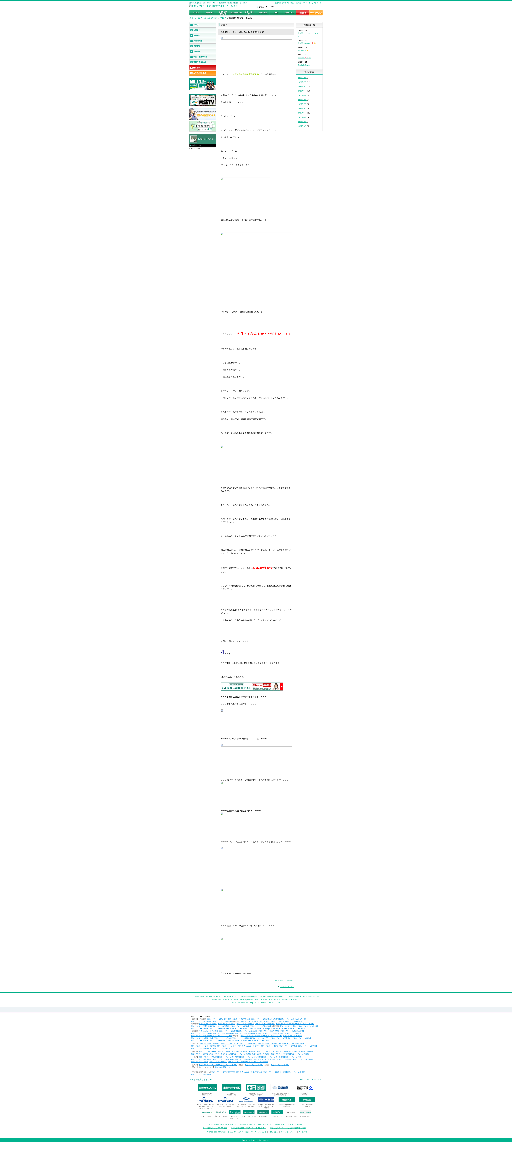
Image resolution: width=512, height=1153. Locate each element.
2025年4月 (302, 117)
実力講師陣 (234, 999)
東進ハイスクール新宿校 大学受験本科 (265, 1019)
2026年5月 (302, 91)
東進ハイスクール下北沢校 (200, 1033)
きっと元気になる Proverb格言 (215, 1128)
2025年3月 (302, 122)
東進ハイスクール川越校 (284, 1051)
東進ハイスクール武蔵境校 (261, 1041)
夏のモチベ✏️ (303, 50)
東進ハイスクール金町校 (226, 1024)
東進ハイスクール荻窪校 (199, 1029)
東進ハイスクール (303, 3)
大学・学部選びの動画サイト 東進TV (221, 1124)
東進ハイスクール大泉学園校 (309, 1026)
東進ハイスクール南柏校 (237, 1062)
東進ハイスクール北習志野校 (201, 1059)
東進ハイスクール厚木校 (229, 1044)
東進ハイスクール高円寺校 (219, 1029)
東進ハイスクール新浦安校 (222, 1059)
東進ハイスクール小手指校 (303, 1051)
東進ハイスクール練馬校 (296, 1029)
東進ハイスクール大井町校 (208, 1031)
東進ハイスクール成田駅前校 (303, 1059)
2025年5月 (302, 113)
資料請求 (284, 999)
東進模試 (250, 999)
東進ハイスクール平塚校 (288, 1046)
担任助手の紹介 (272, 996)
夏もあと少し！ (304, 65)
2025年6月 (302, 108)
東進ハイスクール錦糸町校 (285, 1024)
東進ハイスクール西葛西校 (220, 1026)
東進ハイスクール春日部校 (245, 1051)
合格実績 (243, 999)
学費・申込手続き (261, 999)
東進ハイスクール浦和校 (207, 1051)
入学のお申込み (294, 999)
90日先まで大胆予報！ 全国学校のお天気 (255, 1124)
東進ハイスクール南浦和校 (280, 1054)
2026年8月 (302, 78)
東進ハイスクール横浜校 (221, 1048)
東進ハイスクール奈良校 (280, 1065)
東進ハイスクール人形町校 (222, 1021)
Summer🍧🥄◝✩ (304, 58)
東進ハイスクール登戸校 (269, 1046)
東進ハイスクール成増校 (278, 1029)
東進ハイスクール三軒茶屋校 (269, 1031)
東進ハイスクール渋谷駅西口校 (292, 1031)
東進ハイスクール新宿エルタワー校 (293, 1019)
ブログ (223, 18)
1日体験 (233, 1003)
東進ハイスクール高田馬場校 (201, 1021)
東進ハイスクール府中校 (302, 1038)
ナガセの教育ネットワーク (202, 1079)
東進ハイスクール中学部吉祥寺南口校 (225, 1072)
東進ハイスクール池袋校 (288, 1026)
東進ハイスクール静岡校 (254, 1065)
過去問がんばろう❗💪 (307, 43)
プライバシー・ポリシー (262, 1003)
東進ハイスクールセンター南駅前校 (203, 1046)
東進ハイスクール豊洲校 (305, 1024)
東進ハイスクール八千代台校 (257, 1062)
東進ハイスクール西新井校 (200, 1026)
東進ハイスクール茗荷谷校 (292, 1021)
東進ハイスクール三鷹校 (218, 1041)
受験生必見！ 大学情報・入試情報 (288, 1124)
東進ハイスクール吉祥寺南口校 (252, 1036)
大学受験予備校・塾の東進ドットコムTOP (220, 1132)
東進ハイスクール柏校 (293, 1057)
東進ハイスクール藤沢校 (307, 1046)
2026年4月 (302, 95)
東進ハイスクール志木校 (199, 1054)
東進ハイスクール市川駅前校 (229, 1057)
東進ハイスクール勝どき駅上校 (239, 1019)
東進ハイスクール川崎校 (248, 1044)
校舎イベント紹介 (285, 996)
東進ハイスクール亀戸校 (245, 1024)
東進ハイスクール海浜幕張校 (273, 1057)
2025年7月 (302, 104)
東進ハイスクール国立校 (273, 1036)
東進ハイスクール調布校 (241, 1038)
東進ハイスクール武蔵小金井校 (239, 1041)
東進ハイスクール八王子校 (260, 1038)
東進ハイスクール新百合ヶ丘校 (293, 1044)
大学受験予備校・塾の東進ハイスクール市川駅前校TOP (213, 996)
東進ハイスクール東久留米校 (281, 1038)
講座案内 (226, 999)
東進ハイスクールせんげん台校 (220, 1054)
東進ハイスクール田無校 (223, 1038)
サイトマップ (316, 3)
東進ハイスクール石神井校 (239, 1029)
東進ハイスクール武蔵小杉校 (201, 1048)
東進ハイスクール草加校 (242, 1054)
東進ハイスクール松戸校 (218, 1062)
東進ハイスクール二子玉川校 (221, 1036)
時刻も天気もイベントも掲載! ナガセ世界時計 (288, 1128)
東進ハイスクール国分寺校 (292, 1036)
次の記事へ (289, 980)
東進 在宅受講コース (223, 1067)
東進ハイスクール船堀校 (240, 1026)
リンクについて (260, 1132)
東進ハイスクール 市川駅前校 (203, 18)
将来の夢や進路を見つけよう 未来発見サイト (248, 1128)
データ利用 (303, 1132)
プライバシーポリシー (289, 1132)
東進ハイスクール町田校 (199, 1041)
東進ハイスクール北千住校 (265, 1024)
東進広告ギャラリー (196, 145)
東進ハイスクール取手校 (228, 1065)
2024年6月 (302, 126)
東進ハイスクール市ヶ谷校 (217, 1019)
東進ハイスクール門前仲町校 (260, 1026)
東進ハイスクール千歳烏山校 (268, 1033)
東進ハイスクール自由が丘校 (221, 1033)
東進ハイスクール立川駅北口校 (202, 1038)
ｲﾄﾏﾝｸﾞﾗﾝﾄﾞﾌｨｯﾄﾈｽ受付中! (204, 1108)
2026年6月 (302, 87)
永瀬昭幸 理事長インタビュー (285, 3)
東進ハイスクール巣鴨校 (259, 1029)
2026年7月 (302, 82)
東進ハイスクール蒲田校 (228, 1031)
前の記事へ (279, 980)
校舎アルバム (313, 996)
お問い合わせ (273, 1132)
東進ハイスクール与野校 (300, 1054)
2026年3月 (302, 100)
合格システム (217, 999)
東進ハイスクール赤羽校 (249, 1021)
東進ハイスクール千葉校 (262, 1059)
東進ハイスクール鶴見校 (250, 1046)
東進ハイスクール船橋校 (199, 1062)
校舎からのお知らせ (258, 996)
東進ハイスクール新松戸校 (242, 1059)
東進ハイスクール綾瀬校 (208, 1024)
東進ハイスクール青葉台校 (209, 1044)
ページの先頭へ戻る (287, 987)
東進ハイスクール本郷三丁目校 (270, 1021)
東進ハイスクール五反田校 (247, 1031)
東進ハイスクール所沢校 (260, 1054)
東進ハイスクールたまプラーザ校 (229, 1046)
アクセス (237, 996)
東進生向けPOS (274, 999)
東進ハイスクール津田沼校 (281, 1059)
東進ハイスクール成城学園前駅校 (245, 1033)
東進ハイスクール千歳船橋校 (290, 1033)
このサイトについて (245, 1132)
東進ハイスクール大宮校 (226, 1051)
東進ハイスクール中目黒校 (200, 1036)
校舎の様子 (246, 996)
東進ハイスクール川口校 (265, 1051)
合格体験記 (297, 996)
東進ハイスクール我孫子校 (208, 1057)
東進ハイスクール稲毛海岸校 (251, 1057)
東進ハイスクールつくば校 (208, 1065)
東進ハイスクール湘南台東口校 (269, 1044)
